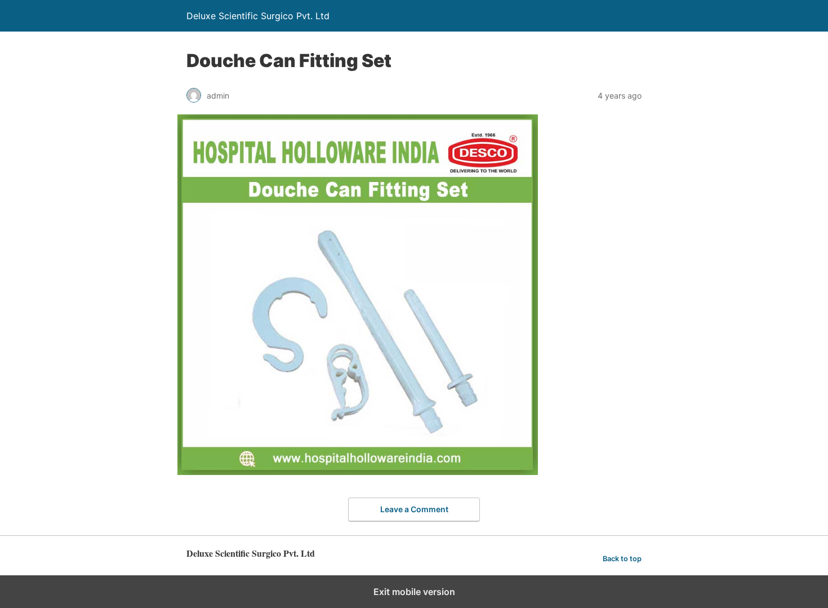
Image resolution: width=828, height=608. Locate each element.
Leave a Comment (414, 509)
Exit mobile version (414, 591)
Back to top (622, 558)
